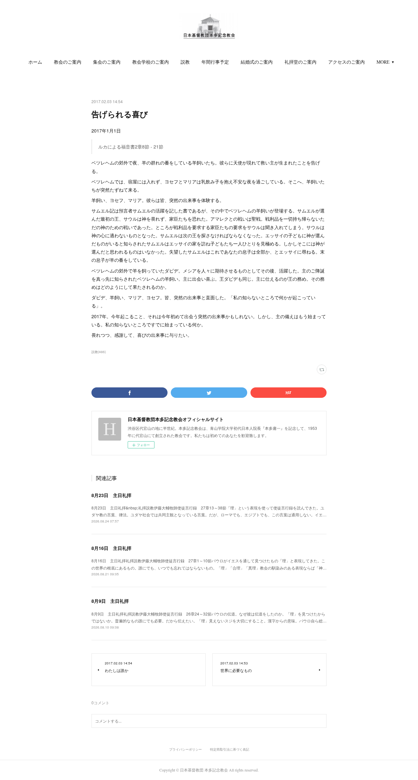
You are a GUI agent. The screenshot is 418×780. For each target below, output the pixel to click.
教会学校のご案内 (150, 62)
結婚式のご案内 (257, 62)
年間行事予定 (215, 62)
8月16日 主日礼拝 (111, 548)
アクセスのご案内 (346, 62)
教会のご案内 (67, 62)
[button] (35, 62)
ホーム (35, 62)
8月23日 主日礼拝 (111, 495)
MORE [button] (383, 62)
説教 (185, 62)
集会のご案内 (107, 62)
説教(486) (98, 352)
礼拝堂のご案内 (300, 62)
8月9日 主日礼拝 (110, 601)
